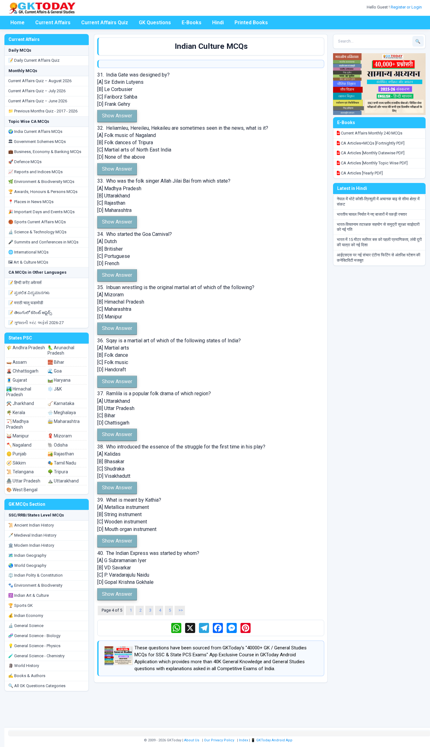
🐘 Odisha (58, 445)
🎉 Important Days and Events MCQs (41, 211)
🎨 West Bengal (21, 489)
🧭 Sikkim (16, 462)
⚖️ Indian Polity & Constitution (35, 575)
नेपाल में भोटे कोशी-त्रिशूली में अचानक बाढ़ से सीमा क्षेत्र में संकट (378, 202)
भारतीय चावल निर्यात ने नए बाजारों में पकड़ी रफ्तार (372, 214)
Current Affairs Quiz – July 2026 (36, 90)
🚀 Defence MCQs (25, 161)
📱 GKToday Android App (272, 740)
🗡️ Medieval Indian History (32, 535)
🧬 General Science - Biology (34, 635)
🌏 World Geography (27, 565)
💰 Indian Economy (25, 615)
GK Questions (155, 23)
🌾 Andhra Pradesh (25, 347)
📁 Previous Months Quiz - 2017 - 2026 (42, 111)
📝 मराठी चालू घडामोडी (25, 302)
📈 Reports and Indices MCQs (35, 171)
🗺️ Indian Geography (27, 555)
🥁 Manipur (17, 435)
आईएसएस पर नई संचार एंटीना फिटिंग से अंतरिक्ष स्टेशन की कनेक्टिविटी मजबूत (378, 258)
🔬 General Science (25, 625)
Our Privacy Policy (219, 740)
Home (17, 23)
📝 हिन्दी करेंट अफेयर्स (25, 282)
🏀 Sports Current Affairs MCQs (37, 222)
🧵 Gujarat (16, 380)
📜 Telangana (20, 471)
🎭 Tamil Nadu (62, 462)
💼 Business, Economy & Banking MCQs (44, 151)
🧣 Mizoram (60, 435)
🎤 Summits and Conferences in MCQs (43, 242)
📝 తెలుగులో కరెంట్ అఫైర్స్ (30, 312)
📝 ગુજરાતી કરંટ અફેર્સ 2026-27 (36, 322)
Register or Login (407, 7)
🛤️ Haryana (59, 380)
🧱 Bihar (56, 362)
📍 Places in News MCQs (31, 201)
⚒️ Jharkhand (20, 403)
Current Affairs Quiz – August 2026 (39, 80)
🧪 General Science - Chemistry (36, 655)
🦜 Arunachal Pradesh (61, 350)
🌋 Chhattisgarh (22, 371)
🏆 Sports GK (20, 605)
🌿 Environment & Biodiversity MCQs (41, 181)
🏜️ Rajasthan (61, 453)
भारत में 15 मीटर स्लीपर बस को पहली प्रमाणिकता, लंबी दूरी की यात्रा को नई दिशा (379, 242)
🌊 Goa (55, 371)
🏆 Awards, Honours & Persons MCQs (42, 191)
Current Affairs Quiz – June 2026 (37, 101)
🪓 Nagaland (18, 445)
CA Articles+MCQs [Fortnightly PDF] (372, 143)
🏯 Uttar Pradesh (23, 480)
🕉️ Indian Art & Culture (28, 595)
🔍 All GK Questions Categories (36, 685)
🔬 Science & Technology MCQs (37, 232)
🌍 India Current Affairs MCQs (35, 131)
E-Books (191, 23)
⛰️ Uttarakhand (63, 480)
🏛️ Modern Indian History (31, 545)
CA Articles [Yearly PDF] (361, 173)
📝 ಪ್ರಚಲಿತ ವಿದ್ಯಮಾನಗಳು (29, 292)
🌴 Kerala (15, 412)
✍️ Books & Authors (26, 675)
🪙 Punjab (16, 453)
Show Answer (117, 116)
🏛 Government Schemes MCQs (37, 141)
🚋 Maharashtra (64, 421)
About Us (191, 740)
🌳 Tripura (58, 471)
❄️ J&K (55, 388)
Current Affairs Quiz (104, 23)
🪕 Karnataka (61, 403)
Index (243, 740)
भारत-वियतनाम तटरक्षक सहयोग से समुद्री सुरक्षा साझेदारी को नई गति (378, 227)
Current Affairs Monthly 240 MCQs (371, 133)
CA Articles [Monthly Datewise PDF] (372, 153)
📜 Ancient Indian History (31, 525)
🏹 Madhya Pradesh (17, 424)
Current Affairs (53, 23)
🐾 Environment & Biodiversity (35, 585)
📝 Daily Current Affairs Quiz (33, 60)
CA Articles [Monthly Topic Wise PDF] (374, 163)
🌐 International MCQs (28, 252)
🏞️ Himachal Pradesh (18, 391)
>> (180, 610)
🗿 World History (23, 665)
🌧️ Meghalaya (62, 412)
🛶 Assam (16, 362)
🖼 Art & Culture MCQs (28, 262)
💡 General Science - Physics (34, 645)
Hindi (218, 23)
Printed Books (251, 23)
